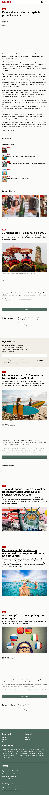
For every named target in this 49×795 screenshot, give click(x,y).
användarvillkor (15, 363)
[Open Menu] (46, 2)
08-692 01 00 (9, 778)
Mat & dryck (32, 2)
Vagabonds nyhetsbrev (25, 299)
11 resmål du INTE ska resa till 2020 (15, 148)
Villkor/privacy (6, 788)
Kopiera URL (4, 25)
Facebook (27, 739)
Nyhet (4, 9)
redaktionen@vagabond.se (25, 325)
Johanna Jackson (6, 657)
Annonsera (4, 739)
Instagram (27, 737)
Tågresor (25, 2)
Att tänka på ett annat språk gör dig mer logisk (18, 178)
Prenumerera (40, 360)
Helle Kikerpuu (5, 276)
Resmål (16, 2)
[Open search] (42, 2)
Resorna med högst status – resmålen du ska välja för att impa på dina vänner (25, 170)
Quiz (37, 2)
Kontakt (4, 737)
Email (4, 355)
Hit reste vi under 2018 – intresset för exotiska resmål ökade (21, 156)
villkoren (17, 359)
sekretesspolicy (7, 363)
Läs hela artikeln (24, 309)
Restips (20, 2)
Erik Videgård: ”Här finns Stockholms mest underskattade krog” (19, 218)
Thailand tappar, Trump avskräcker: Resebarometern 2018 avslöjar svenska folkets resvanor (26, 164)
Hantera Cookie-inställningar (10, 790)
